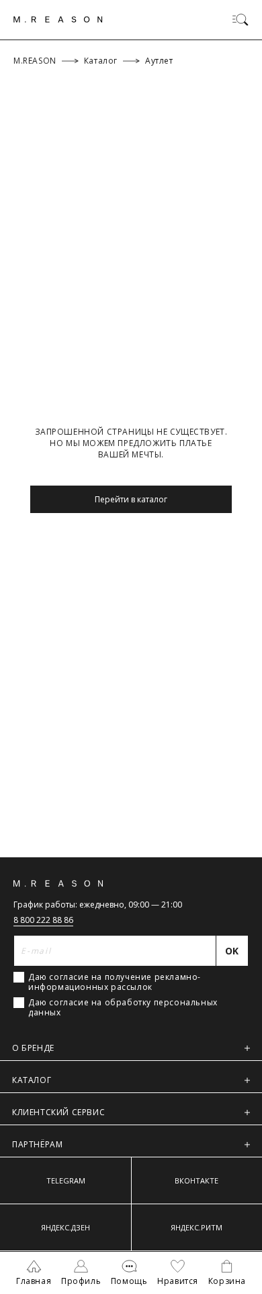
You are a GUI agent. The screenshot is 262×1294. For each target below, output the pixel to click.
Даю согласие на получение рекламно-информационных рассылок (114, 982)
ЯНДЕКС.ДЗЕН (65, 1227)
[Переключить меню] (240, 19)
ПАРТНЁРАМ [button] (37, 1144)
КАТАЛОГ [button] (31, 1080)
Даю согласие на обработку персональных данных (123, 1007)
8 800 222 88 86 (43, 920)
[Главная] (58, 19)
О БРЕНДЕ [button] (33, 1048)
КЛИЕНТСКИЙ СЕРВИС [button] (58, 1112)
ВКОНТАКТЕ (196, 1180)
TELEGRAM (65, 1180)
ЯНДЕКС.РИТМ (196, 1227)
